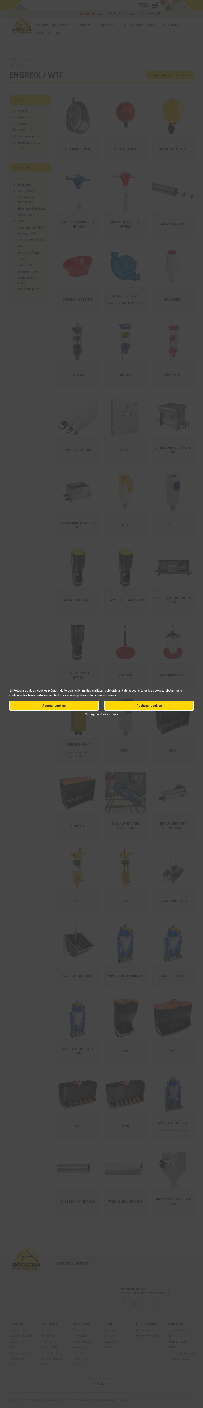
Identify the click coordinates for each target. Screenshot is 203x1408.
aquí (70, 695)
